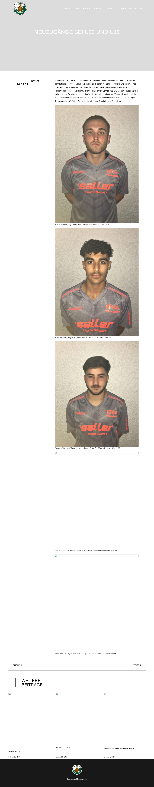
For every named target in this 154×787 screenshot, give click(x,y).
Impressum (71, 779)
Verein (111, 8)
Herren (86, 8)
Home (67, 8)
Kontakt (139, 8)
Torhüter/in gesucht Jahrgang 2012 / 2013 (120, 748)
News (76, 8)
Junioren (97, 8)
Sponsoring (126, 8)
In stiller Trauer (14, 752)
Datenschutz (82, 779)
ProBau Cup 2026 (63, 747)
